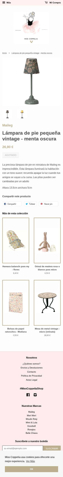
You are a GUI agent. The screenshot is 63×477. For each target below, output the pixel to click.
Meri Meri (31, 415)
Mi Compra (55, 2)
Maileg (7, 125)
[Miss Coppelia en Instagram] (35, 395)
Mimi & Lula (31, 422)
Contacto (31, 372)
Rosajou (31, 429)
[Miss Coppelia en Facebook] (28, 395)
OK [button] (31, 469)
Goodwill (31, 426)
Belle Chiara (31, 433)
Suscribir (52, 448)
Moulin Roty (31, 419)
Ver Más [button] (30, 461)
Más (8, 2)
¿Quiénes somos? (31, 364)
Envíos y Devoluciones (32, 368)
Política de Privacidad (31, 376)
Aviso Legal (31, 380)
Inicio (4, 53)
